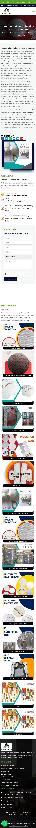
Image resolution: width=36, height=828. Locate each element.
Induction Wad (18, 403)
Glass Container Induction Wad (18, 569)
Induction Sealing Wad (18, 348)
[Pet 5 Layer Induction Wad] (18, 611)
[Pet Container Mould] (18, 639)
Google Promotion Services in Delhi (25, 823)
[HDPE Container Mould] (18, 667)
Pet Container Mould (18, 651)
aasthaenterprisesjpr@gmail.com (12, 5)
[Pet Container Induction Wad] (18, 501)
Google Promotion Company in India (18, 826)
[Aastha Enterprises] (6, 11)
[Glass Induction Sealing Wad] (18, 529)
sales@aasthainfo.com (29, 5)
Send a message (11, 279)
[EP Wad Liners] (18, 474)
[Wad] (18, 694)
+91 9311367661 (11, 195)
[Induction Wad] (18, 391)
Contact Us (23, 814)
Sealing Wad (18, 734)
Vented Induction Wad (18, 458)
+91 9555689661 (21, 195)
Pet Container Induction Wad (18, 513)
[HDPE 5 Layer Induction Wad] (18, 584)
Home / (4, 34)
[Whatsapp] (5, 823)
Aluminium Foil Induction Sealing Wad (18, 376)
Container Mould (18, 431)
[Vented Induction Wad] (18, 446)
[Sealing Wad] (18, 722)
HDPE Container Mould (18, 679)
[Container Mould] (18, 419)
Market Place (13, 814)
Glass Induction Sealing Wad (18, 541)
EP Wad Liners (18, 486)
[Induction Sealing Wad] (18, 336)
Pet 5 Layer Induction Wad (18, 624)
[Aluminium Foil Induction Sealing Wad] (18, 363)
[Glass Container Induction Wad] (18, 556)
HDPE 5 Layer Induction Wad (18, 596)
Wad (18, 706)
